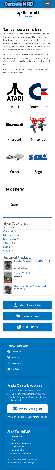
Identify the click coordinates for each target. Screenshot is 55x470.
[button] (47, 4)
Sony (5, 250)
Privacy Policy (17, 450)
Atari (6, 227)
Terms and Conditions (21, 443)
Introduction (16, 436)
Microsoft (8, 235)
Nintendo (8, 239)
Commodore (9, 231)
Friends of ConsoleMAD (22, 453)
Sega (5, 246)
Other (6, 243)
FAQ (13, 439)
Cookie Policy (17, 446)
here (10, 69)
